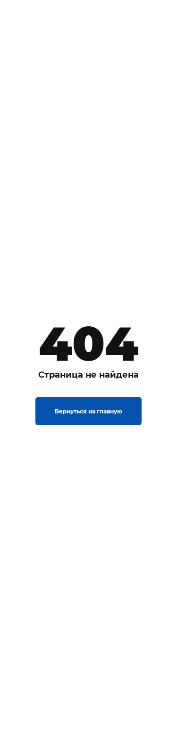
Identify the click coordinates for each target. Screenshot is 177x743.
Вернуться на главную (88, 411)
